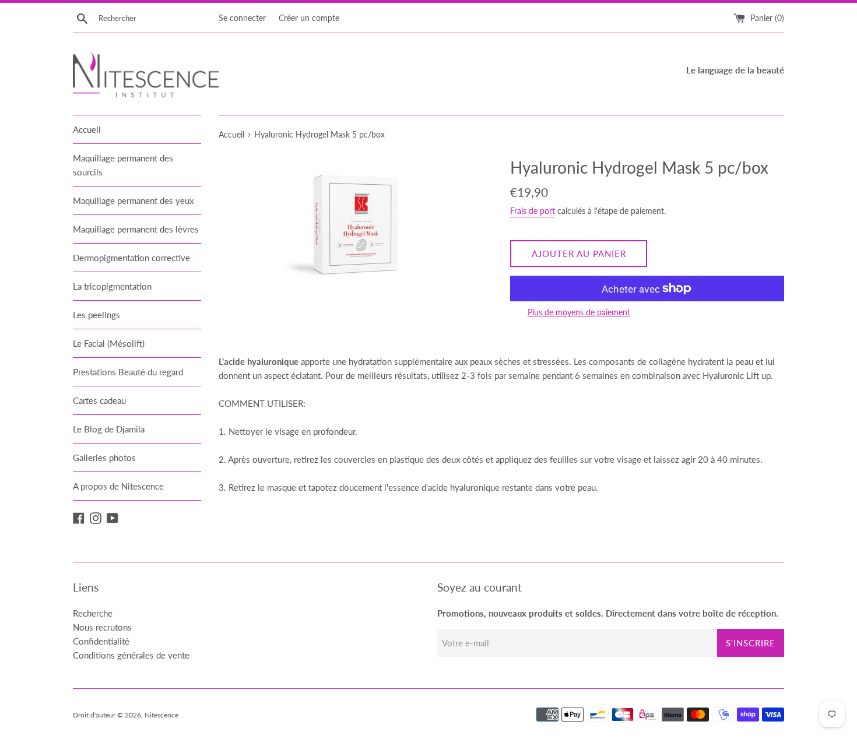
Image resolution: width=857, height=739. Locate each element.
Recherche (93, 613)
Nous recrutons (102, 627)
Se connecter (242, 18)
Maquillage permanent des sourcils (123, 165)
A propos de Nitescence (118, 486)
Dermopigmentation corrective (131, 257)
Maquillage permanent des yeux (133, 200)
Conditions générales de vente (131, 655)
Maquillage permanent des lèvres (136, 229)
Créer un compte (309, 18)
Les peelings (96, 314)
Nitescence (161, 714)
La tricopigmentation (112, 286)
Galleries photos (104, 457)
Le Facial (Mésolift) (109, 343)
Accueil (87, 129)
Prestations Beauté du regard (128, 372)
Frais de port (532, 211)
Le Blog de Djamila (109, 429)
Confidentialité (101, 641)
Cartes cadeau (99, 400)
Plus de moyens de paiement (579, 312)
